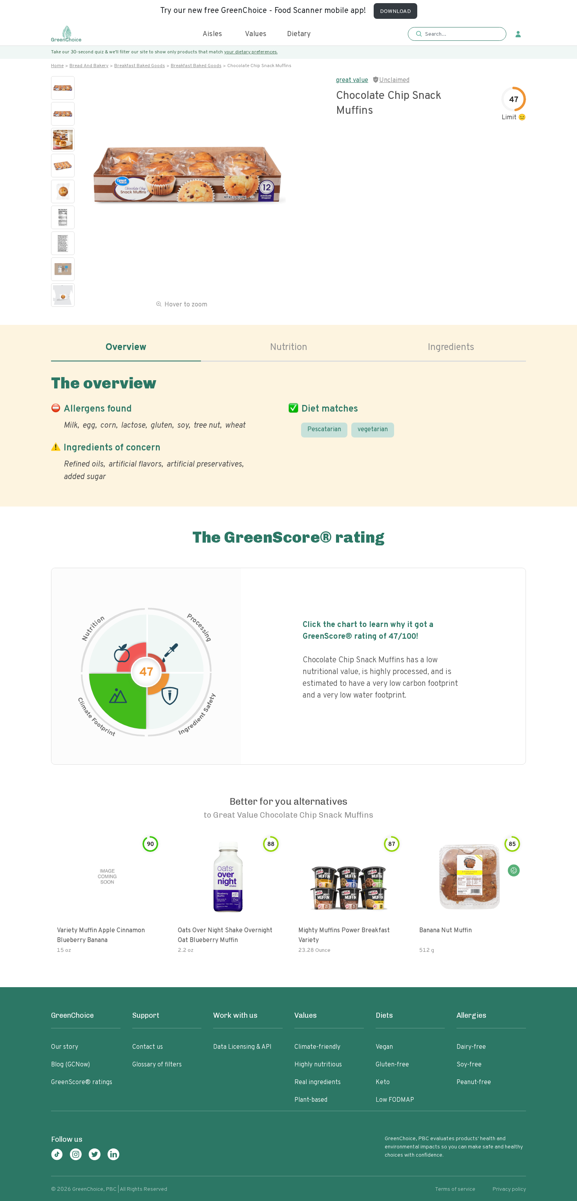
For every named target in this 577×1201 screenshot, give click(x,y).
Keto (383, 1082)
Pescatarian (324, 430)
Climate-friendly (317, 1047)
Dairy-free (471, 1047)
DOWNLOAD (395, 11)
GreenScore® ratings (81, 1082)
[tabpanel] (288, 426)
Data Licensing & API (242, 1047)
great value (352, 80)
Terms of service (455, 1189)
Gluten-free (392, 1065)
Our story (64, 1047)
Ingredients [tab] (451, 348)
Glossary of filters (157, 1065)
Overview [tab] (126, 348)
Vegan (384, 1047)
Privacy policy (509, 1189)
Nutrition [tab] (288, 348)
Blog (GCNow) (70, 1065)
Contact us (147, 1047)
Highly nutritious (318, 1065)
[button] (457, 34)
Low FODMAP (395, 1100)
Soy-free (469, 1065)
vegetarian (373, 430)
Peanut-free (473, 1082)
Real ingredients (317, 1082)
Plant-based (310, 1100)
